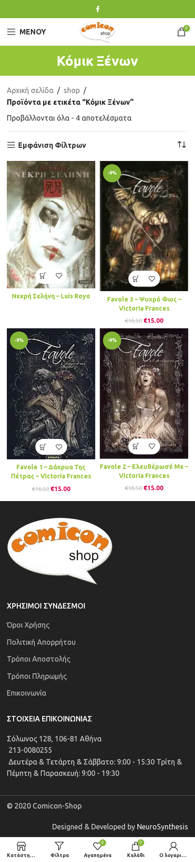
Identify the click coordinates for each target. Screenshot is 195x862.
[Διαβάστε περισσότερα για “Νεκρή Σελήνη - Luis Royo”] (43, 276)
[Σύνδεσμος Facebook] (97, 9)
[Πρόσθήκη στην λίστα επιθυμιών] (59, 276)
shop (71, 90)
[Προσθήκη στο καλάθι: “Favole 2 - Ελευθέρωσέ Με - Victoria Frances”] (136, 446)
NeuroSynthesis (162, 827)
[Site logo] (97, 31)
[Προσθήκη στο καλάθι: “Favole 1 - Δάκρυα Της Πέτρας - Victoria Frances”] (43, 447)
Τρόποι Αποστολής (38, 659)
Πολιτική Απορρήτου (41, 642)
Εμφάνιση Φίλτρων (52, 145)
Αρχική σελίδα (30, 90)
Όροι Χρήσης (28, 625)
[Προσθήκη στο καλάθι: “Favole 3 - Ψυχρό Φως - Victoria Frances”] (136, 279)
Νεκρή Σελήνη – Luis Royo (51, 296)
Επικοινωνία (26, 693)
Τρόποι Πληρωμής (37, 676)
